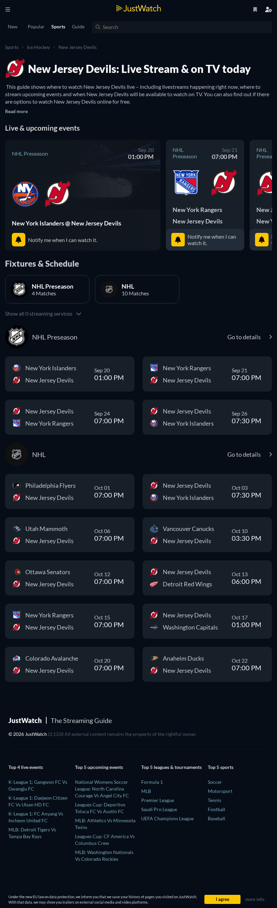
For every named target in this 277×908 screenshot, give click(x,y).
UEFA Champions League (167, 818)
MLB (146, 791)
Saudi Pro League (159, 809)
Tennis (214, 800)
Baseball (216, 818)
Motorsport (220, 791)
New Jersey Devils (77, 47)
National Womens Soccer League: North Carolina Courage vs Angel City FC (102, 788)
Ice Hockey (38, 47)
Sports (12, 47)
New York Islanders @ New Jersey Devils (66, 223)
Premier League (157, 800)
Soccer (215, 782)
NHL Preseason (30, 153)
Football (216, 809)
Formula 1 (152, 782)
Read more (16, 111)
